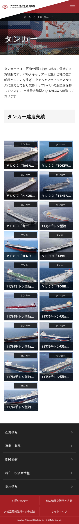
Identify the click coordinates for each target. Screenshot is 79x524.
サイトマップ (59, 511)
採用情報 (11, 486)
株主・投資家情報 (17, 473)
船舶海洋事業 (61, 16)
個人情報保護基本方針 (59, 500)
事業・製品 (43, 16)
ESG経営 (11, 459)
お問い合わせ (20, 500)
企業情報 (11, 432)
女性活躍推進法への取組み (20, 511)
